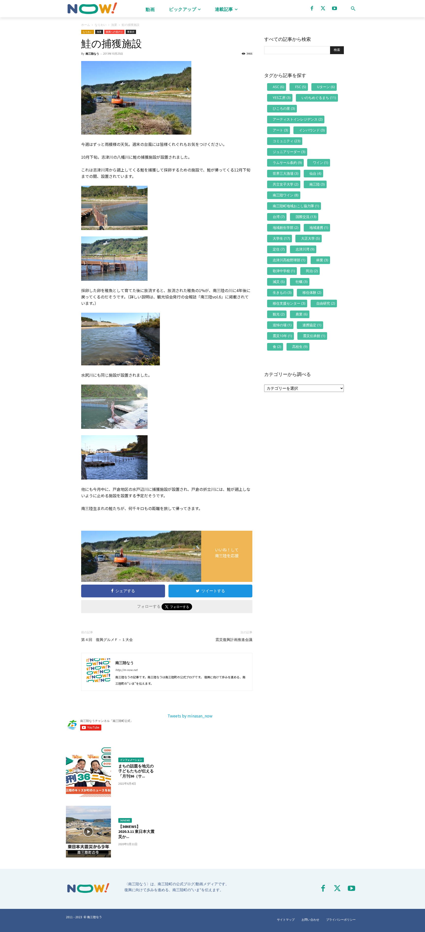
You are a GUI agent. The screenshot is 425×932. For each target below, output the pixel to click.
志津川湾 (305, 249)
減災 (279, 281)
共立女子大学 (285, 184)
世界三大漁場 (285, 173)
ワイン (320, 162)
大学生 (281, 238)
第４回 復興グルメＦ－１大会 (107, 639)
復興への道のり (114, 31)
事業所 (131, 31)
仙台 (315, 173)
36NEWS (125, 820)
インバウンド (312, 130)
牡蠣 (301, 281)
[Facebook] (311, 8)
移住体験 (312, 292)
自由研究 (325, 303)
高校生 (299, 346)
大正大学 (310, 238)
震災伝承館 (314, 335)
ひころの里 (284, 108)
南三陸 (317, 184)
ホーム (85, 25)
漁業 (114, 25)
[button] (353, 9)
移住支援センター (289, 303)
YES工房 (281, 97)
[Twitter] (323, 8)
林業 (322, 260)
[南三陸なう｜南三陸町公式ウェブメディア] (92, 8)
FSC (300, 86)
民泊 (312, 270)
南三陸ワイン (285, 195)
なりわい (100, 25)
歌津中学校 (284, 270)
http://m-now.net (126, 670)
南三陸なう (92, 53)
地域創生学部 (285, 227)
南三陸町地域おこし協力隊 (296, 205)
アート (280, 130)
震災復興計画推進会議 (233, 639)
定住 (279, 249)
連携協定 (312, 325)
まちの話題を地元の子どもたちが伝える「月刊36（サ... (136, 771)
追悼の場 (282, 325)
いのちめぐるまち (319, 97)
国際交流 (306, 216)
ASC (278, 86)
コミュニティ (286, 141)
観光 (279, 314)
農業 (301, 314)
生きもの (282, 292)
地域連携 (318, 227)
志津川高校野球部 (289, 260)
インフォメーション (131, 759)
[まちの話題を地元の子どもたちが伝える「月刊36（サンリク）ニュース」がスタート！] (88, 771)
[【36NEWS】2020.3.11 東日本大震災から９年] (88, 831)
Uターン (326, 86)
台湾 (279, 216)
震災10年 (282, 335)
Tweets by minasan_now (189, 716)
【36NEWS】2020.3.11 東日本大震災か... (136, 831)
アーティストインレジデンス (297, 119)
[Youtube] (334, 8)
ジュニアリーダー (289, 151)
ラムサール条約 (287, 162)
